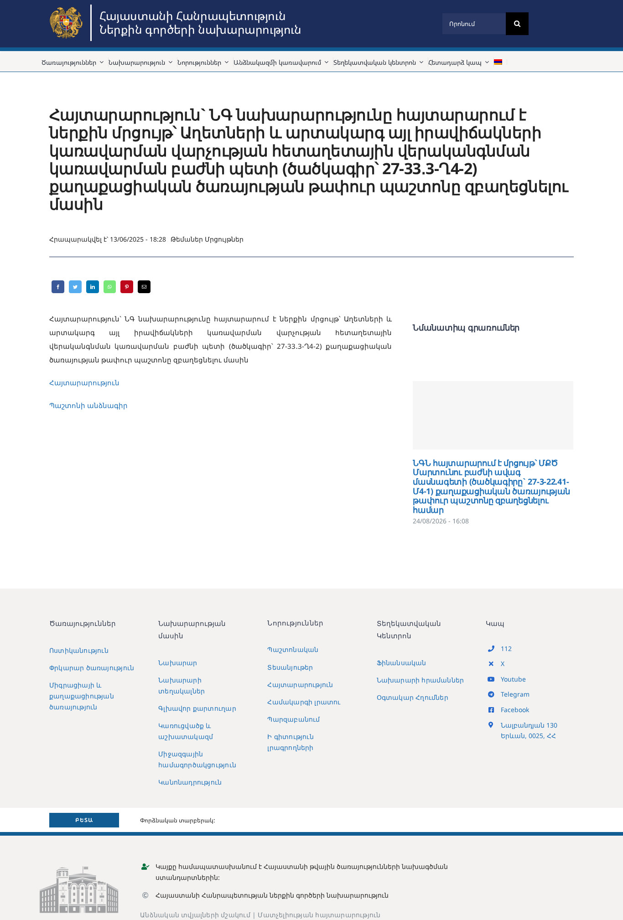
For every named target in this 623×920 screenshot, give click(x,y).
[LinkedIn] (92, 286)
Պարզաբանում (293, 719)
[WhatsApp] (109, 286)
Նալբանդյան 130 (529, 725)
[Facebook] (58, 286)
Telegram (515, 694)
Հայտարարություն (84, 382)
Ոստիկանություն (79, 650)
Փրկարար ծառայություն (91, 667)
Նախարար (177, 662)
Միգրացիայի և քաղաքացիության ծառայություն (81, 696)
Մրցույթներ (224, 239)
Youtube (513, 679)
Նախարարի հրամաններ (420, 680)
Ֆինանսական (401, 662)
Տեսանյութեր (290, 667)
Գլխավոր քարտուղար (197, 708)
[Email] (144, 286)
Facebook (515, 709)
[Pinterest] (126, 286)
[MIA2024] (67, 7)
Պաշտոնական (292, 649)
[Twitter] (75, 286)
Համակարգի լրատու (303, 702)
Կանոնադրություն (190, 782)
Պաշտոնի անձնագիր (88, 405)
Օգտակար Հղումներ (412, 697)
